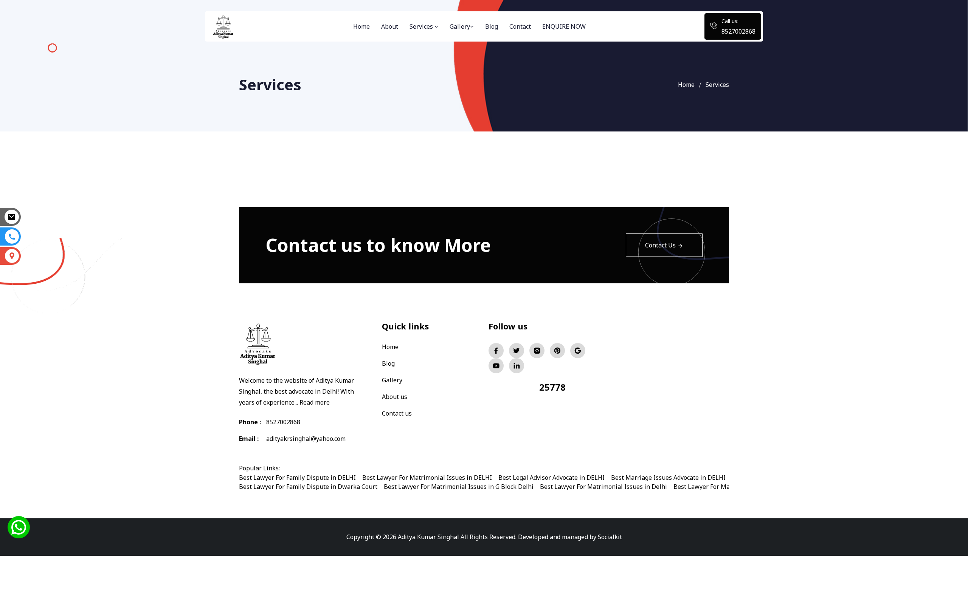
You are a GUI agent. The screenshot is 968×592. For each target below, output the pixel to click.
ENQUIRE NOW (564, 26)
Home (361, 26)
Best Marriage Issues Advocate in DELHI (668, 477)
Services (422, 26)
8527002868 (738, 31)
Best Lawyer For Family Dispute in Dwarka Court (308, 486)
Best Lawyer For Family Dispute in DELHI (297, 477)
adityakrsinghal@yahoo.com (306, 438)
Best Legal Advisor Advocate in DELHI (551, 477)
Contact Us (660, 245)
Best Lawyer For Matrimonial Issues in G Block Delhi (459, 486)
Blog (491, 26)
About (389, 26)
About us (394, 397)
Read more (314, 402)
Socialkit (610, 537)
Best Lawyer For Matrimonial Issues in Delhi (603, 486)
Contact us (397, 413)
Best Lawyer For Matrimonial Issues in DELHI (427, 477)
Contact (520, 26)
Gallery (460, 26)
